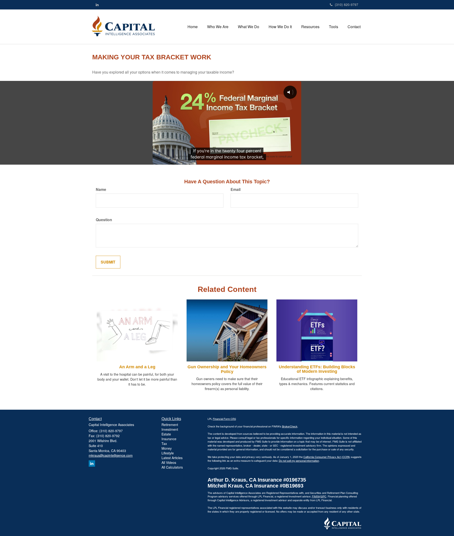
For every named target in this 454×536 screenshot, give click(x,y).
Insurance (169, 438)
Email (235, 189)
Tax (164, 443)
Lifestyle (168, 453)
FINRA (316, 496)
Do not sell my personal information (299, 460)
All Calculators (172, 467)
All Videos (169, 462)
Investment (170, 429)
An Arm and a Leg (137, 367)
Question (104, 219)
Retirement (170, 424)
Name (101, 189)
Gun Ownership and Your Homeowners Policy (227, 369)
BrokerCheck (289, 426)
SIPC (323, 496)
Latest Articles (172, 457)
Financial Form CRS (224, 419)
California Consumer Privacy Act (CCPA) (326, 457)
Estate (166, 434)
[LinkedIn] (97, 4)
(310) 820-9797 (346, 4)
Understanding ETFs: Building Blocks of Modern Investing (317, 369)
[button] (217, 27)
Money (167, 448)
